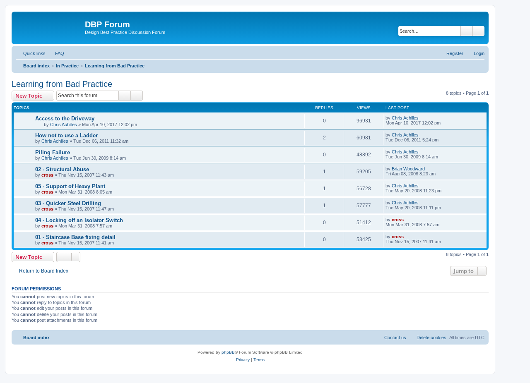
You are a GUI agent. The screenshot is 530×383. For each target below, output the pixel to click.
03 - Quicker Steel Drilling (68, 203)
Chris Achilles (63, 124)
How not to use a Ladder (66, 135)
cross (47, 174)
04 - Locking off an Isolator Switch (79, 220)
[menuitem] (56, 53)
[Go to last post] (422, 117)
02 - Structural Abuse (62, 169)
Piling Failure (52, 152)
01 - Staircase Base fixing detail (75, 237)
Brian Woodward (408, 168)
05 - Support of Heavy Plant (70, 186)
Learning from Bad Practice (62, 84)
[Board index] (49, 27)
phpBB (228, 352)
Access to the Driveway (64, 118)
